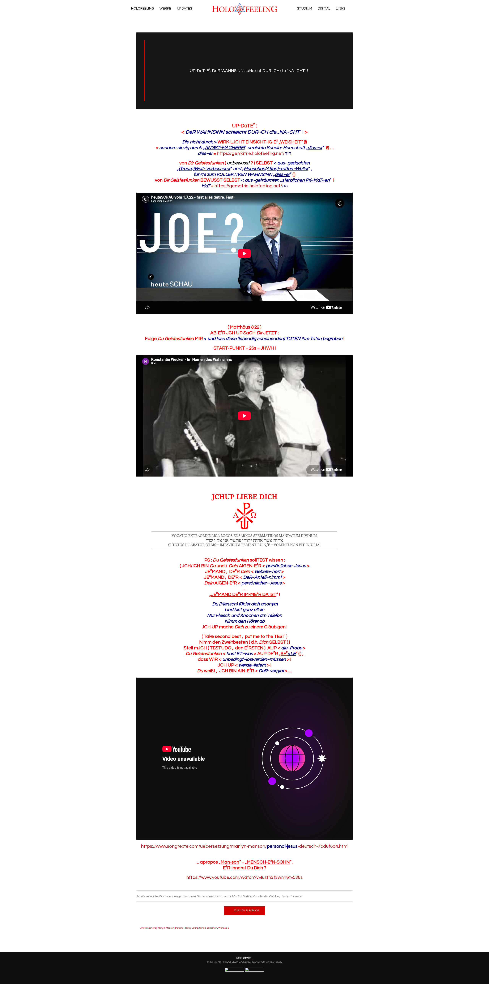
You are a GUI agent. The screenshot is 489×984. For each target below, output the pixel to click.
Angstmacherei (148, 928)
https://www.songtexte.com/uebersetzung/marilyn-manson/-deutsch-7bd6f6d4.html (244, 846)
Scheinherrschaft (208, 928)
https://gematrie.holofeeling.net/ (254, 153)
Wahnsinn (223, 928)
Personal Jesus (183, 928)
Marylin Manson (166, 928)
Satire (195, 928)
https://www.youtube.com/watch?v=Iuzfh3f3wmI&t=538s (244, 877)
